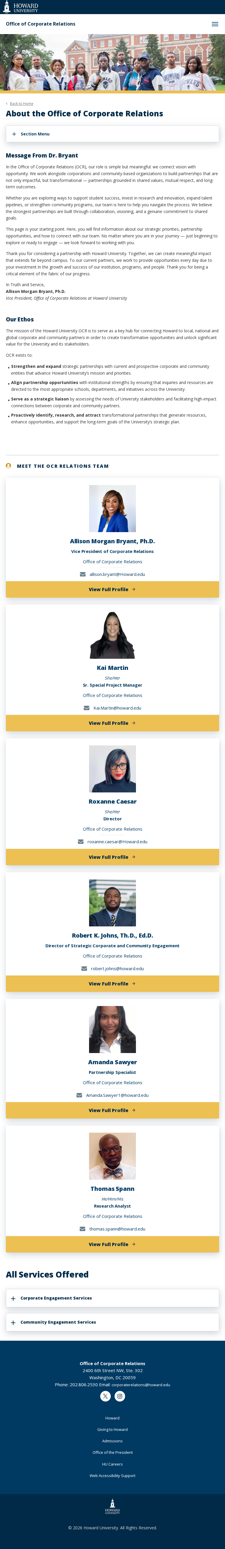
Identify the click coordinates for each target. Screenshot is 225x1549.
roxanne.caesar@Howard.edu (116, 841)
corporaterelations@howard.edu (141, 1384)
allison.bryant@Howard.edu (116, 574)
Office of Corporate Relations (40, 24)
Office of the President (113, 1452)
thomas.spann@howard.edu (116, 1229)
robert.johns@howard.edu (117, 968)
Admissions (112, 1441)
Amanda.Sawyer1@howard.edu (117, 1095)
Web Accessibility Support (112, 1475)
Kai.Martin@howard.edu (116, 708)
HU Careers (112, 1464)
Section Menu (35, 134)
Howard (112, 1418)
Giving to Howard (112, 1429)
